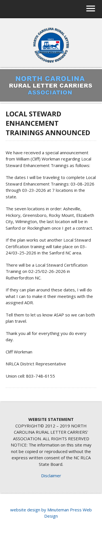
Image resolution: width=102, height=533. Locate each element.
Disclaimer (51, 475)
